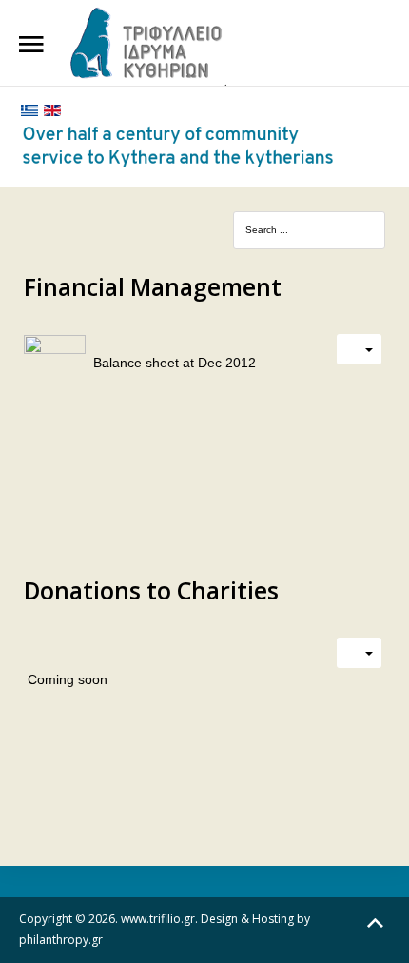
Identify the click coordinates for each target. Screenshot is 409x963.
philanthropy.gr (61, 940)
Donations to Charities (151, 590)
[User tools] (359, 349)
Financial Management (153, 286)
